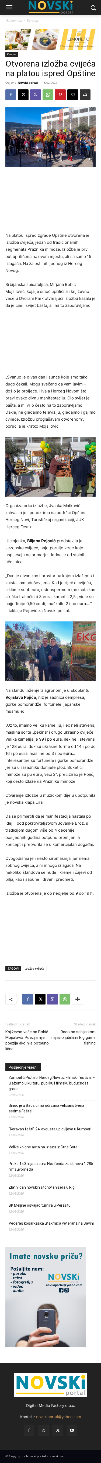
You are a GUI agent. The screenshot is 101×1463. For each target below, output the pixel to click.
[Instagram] (43, 1430)
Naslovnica (13, 20)
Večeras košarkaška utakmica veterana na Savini (51, 1223)
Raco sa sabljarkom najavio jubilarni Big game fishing (73, 1037)
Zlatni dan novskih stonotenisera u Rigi (42, 1187)
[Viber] (35, 94)
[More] (77, 999)
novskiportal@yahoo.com (58, 1416)
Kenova (32, 20)
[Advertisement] (50, 202)
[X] (23, 94)
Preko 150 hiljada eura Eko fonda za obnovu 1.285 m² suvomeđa (51, 1166)
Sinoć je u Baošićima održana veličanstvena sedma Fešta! (46, 1108)
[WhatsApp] (48, 94)
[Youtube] (72, 1430)
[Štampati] (85, 94)
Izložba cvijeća (34, 968)
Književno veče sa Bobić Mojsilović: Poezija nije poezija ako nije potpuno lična (27, 1040)
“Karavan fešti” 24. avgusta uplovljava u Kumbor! (50, 1129)
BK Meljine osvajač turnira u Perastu (40, 1205)
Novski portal (28, 83)
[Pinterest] (60, 94)
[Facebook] (10, 94)
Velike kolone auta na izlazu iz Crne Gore (43, 1147)
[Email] (72, 94)
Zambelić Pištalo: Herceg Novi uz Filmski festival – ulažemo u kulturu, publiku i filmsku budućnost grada (52, 1083)
